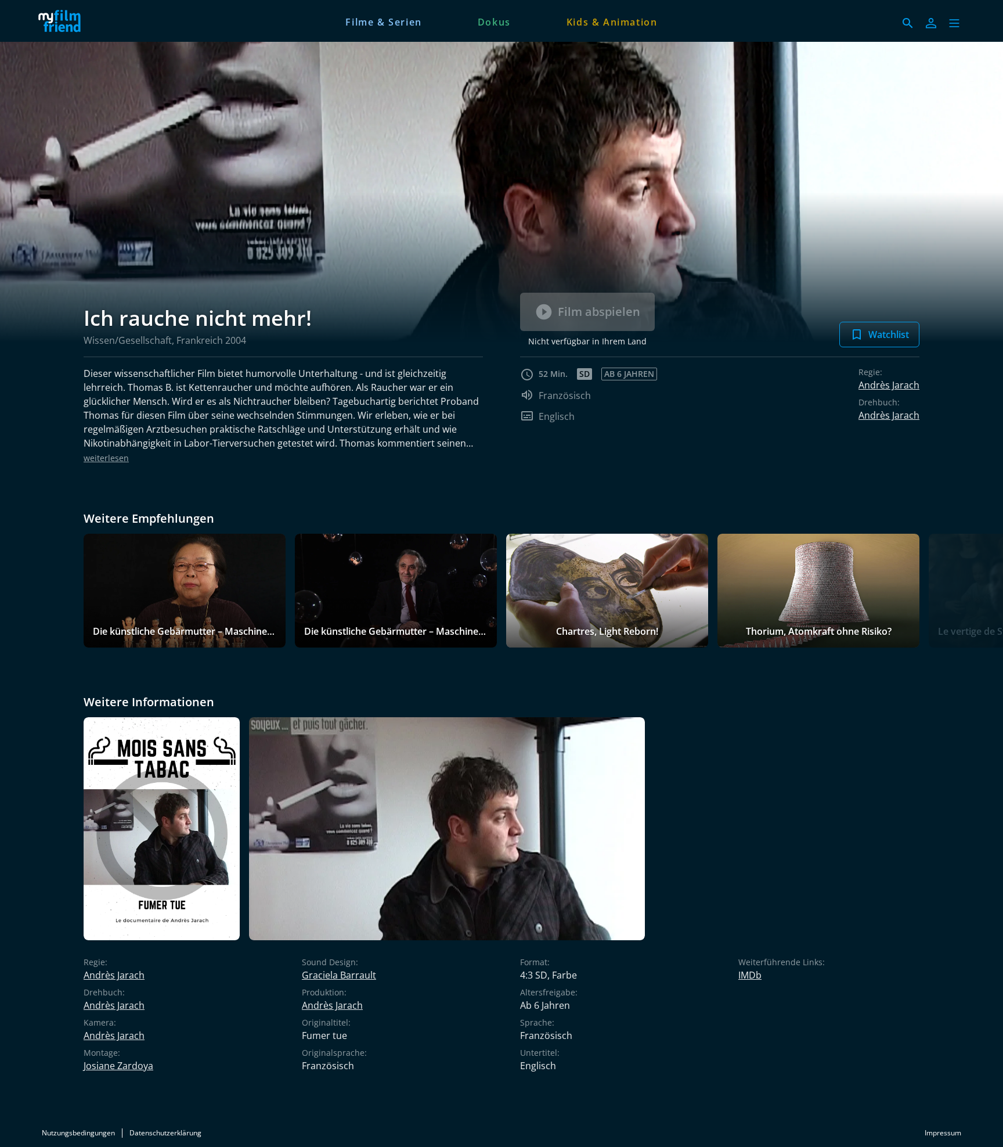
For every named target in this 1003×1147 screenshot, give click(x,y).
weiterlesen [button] (106, 457)
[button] (954, 23)
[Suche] (907, 23)
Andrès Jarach (888, 385)
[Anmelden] (931, 23)
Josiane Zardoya (118, 1065)
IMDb (750, 975)
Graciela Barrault (339, 975)
